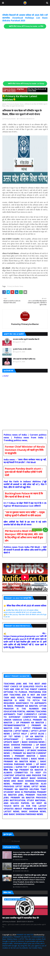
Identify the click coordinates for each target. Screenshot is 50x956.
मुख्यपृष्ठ (4, 104)
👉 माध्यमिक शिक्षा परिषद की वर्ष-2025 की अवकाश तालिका (21, 610)
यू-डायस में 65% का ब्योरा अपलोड (22, 349)
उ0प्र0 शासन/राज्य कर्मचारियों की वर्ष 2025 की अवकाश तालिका (22, 612)
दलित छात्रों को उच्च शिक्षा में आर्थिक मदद (24, 359)
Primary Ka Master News (15, 104)
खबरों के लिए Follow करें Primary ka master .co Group (26, 83)
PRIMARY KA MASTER (25, 935)
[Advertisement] (25, 55)
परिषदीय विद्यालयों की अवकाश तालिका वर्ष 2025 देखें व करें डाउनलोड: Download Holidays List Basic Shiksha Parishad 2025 (25, 18)
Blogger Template (30, 953)
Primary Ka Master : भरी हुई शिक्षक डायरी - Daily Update (13, 90)
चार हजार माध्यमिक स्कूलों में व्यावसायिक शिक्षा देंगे (26, 339)
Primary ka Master (10, 119)
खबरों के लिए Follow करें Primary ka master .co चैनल (26, 26)
